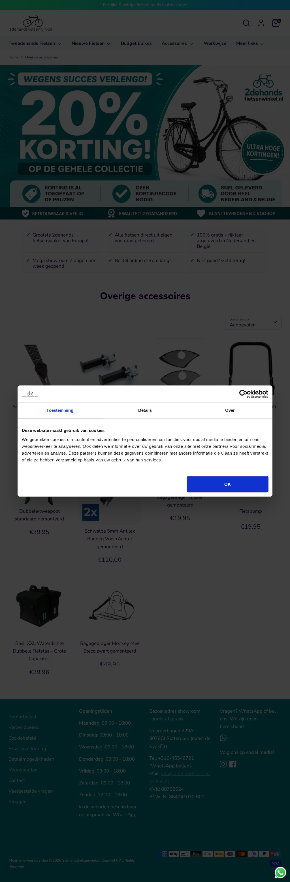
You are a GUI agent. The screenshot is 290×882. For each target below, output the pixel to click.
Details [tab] (145, 410)
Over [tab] (230, 410)
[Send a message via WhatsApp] (280, 872)
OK (227, 484)
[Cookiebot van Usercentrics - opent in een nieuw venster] (243, 394)
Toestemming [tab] (59, 410)
